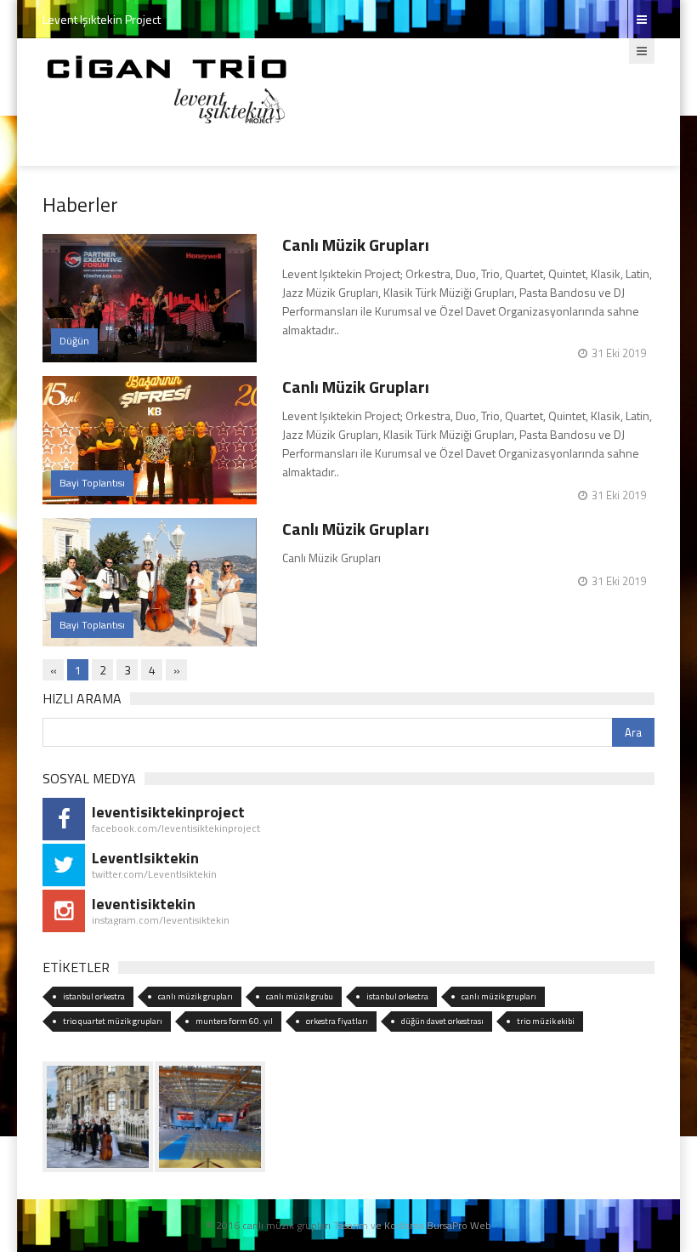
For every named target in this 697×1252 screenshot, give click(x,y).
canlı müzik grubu (299, 996)
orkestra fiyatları (337, 1021)
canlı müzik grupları (195, 996)
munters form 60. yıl (234, 1021)
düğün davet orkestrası (442, 1021)
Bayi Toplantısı (92, 483)
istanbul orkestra (94, 996)
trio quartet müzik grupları (112, 1021)
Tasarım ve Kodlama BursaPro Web (412, 1225)
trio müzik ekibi (546, 1021)
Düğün (74, 341)
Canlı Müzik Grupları (355, 244)
